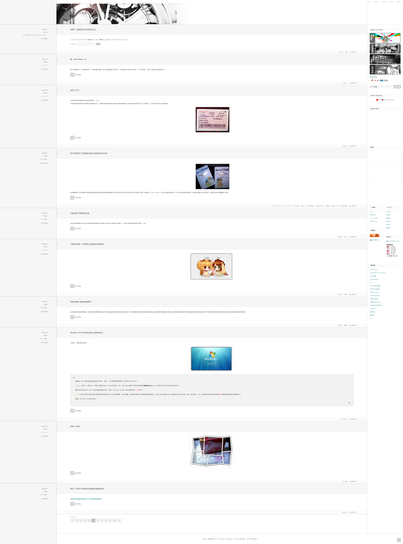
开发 (346, 52)
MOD (341, 325)
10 (114, 520)
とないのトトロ (288, 205)
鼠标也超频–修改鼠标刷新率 (80, 302)
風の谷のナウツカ (335, 205)
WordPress (242, 538)
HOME (368, 1)
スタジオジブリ (279, 205)
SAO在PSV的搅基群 (375, 289)
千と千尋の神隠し (310, 205)
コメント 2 (44, 96)
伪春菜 (345, 294)
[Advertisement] (385, 126)
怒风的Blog (372, 311)
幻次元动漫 (372, 308)
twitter (395, 86)
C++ (342, 52)
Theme (345, 236)
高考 (346, 481)
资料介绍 (354, 205)
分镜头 (302, 205)
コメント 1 (44, 65)
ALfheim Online (373, 269)
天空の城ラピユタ (320, 205)
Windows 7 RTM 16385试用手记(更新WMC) (86, 333)
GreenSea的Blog (374, 279)
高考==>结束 (75, 426)
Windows (345, 419)
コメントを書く (43, 159)
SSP (341, 294)
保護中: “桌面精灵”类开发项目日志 (83, 29)
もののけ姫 (296, 205)
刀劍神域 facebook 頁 (375, 302)
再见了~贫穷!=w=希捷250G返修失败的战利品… (88, 489)
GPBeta (45, 32)
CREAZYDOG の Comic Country (377, 272)
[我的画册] (385, 69)
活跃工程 (384, 1)
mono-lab (229, 538)
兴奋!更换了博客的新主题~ (80, 213)
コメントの (374, 218)
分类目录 (376, 1)
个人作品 (388, 211)
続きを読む (78, 74)
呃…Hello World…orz (78, 59)
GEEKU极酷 (373, 276)
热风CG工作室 (78, 13)
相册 (392, 1)
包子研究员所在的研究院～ (376, 305)
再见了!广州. (74, 90)
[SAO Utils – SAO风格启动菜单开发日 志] (385, 38)
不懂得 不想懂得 (374, 298)
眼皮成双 (372, 315)
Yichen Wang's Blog (375, 295)
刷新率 (345, 325)
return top (399, 540)
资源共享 (388, 227)
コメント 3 (44, 250)
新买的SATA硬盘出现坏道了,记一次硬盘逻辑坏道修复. (87, 499)
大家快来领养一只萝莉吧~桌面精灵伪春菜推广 (87, 244)
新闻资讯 (388, 218)
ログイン (372, 211)
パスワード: (73, 44)
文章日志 (354, 146)
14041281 (253, 538)
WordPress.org (373, 221)
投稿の (373, 214)
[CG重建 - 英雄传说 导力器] (385, 48)
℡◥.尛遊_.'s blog (374, 292)
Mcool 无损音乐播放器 (375, 285)
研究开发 (354, 52)
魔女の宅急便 (344, 205)
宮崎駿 (327, 205)
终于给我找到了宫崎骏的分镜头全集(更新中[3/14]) (88, 153)
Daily (346, 146)
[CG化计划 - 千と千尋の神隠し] (385, 59)
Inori (371, 282)
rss (399, 86)
